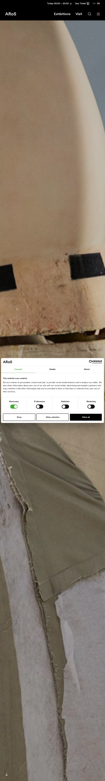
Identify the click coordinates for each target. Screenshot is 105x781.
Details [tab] (52, 369)
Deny (19, 417)
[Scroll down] (6, 774)
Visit (79, 14)
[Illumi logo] (10, 13)
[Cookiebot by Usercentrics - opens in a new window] (91, 362)
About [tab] (87, 369)
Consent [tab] (18, 369)
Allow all (86, 417)
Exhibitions (62, 14)
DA (94, 3)
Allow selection (52, 417)
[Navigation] (98, 14)
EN (98, 3)
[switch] (39, 407)
